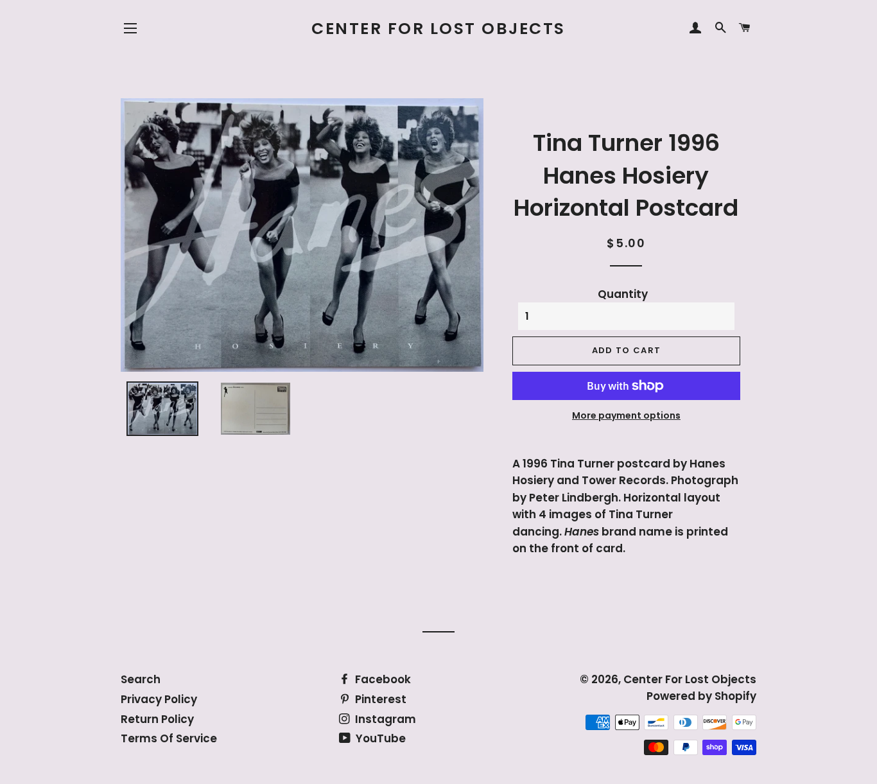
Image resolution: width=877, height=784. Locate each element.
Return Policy (157, 719)
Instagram (384, 719)
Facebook (381, 679)
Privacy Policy (159, 699)
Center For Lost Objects (438, 28)
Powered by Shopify (701, 696)
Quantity (623, 294)
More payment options (626, 415)
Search (141, 679)
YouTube (379, 738)
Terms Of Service (169, 738)
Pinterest (379, 699)
